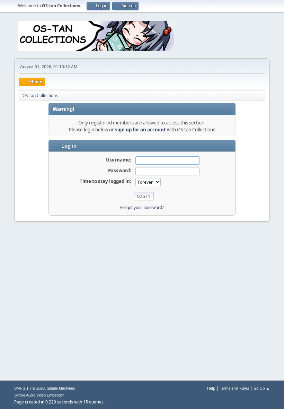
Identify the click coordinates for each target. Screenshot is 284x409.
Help (211, 388)
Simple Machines (61, 388)
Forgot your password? (142, 207)
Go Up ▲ (262, 388)
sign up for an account (140, 130)
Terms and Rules (234, 388)
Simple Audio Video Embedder (39, 395)
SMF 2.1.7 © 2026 (29, 388)
